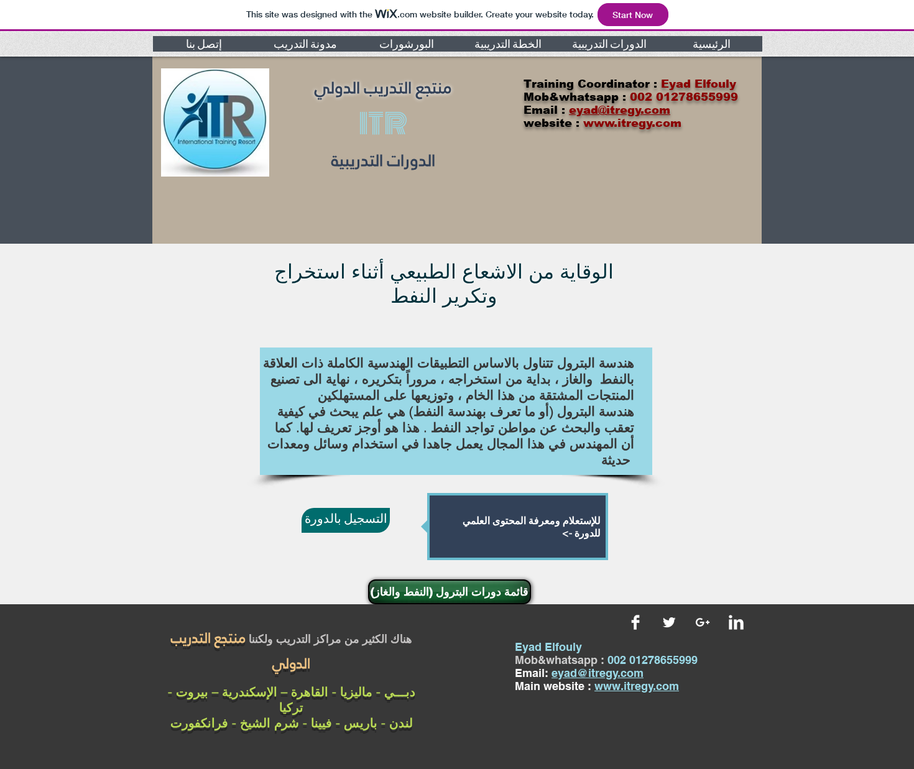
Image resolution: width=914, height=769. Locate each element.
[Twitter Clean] (669, 622)
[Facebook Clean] (635, 622)
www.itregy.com (636, 686)
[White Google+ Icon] (702, 622)
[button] (203, 44)
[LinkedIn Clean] (736, 622)
